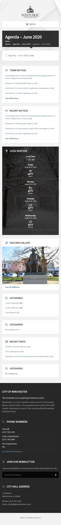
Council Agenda (12, 303)
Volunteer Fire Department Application (22, 88)
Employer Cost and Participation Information (24, 356)
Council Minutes (12, 307)
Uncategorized (11, 329)
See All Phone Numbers (12, 451)
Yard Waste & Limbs (14, 93)
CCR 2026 (9, 351)
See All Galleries (12, 287)
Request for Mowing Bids (16, 83)
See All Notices (12, 98)
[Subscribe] (56, 475)
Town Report (10, 312)
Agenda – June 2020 (21, 44)
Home (7, 44)
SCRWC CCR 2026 (12, 346)
